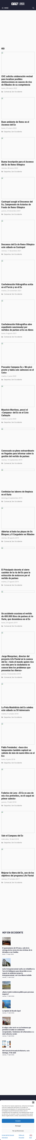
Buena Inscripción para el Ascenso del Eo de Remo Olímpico (17, 163)
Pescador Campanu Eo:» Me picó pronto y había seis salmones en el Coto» (17, 370)
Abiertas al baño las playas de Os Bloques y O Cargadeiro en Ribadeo (17, 533)
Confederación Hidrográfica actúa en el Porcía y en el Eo (17, 286)
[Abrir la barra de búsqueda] (33, 8)
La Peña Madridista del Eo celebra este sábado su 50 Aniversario (17, 709)
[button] (33, 1102)
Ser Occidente (17, 92)
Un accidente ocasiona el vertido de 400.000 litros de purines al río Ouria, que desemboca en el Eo (17, 616)
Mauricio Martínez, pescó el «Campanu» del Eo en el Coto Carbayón (15, 412)
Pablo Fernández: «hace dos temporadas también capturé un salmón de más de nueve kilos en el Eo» (18, 751)
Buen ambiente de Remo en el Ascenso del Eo (15, 123)
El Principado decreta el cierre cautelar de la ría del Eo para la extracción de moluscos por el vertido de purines (15, 574)
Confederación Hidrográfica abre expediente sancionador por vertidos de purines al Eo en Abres (17, 327)
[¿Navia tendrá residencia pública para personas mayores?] (6, 988)
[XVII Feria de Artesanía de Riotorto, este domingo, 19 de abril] (6, 1047)
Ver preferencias (18, 1131)
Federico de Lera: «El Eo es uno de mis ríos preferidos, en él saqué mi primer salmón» (17, 796)
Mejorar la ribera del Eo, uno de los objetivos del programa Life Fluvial (17, 874)
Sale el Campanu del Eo (12, 835)
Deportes (7, 132)
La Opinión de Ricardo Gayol (11, 1011)
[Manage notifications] (31, 1135)
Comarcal (7, 92)
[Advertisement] (18, 28)
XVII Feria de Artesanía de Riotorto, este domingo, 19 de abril (16, 1052)
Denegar (18, 1126)
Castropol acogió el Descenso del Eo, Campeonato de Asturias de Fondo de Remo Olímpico (17, 204)
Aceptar (18, 1121)
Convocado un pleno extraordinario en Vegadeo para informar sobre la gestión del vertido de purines (17, 453)
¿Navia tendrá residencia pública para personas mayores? (18, 993)
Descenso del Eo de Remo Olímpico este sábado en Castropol (18, 246)
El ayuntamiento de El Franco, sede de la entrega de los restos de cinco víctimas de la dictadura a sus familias (17, 950)
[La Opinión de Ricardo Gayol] (6, 1007)
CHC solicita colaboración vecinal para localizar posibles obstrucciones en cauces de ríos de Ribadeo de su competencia (17, 80)
